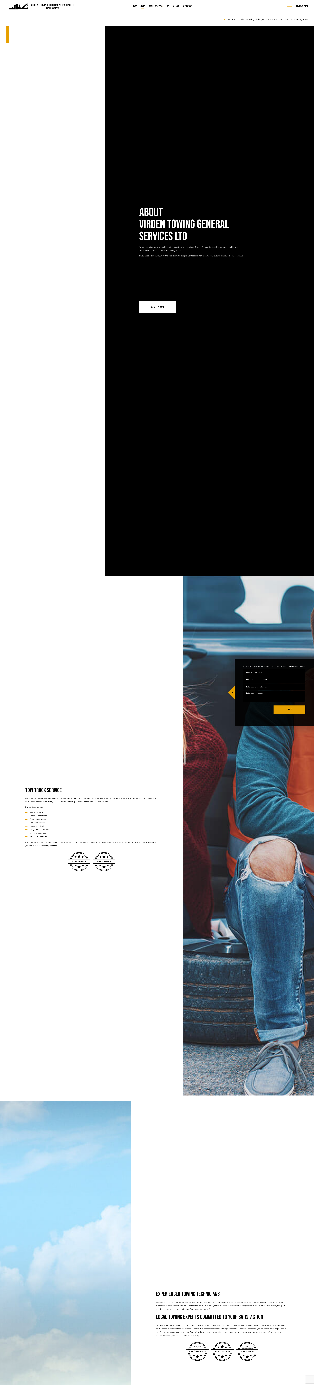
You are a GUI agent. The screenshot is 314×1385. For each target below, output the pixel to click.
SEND (289, 709)
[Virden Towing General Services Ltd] (18, 6)
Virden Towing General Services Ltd (52, 5)
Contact (176, 6)
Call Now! (157, 307)
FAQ (167, 6)
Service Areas (188, 6)
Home (135, 6)
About (142, 6)
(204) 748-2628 (302, 6)
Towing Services (155, 6)
